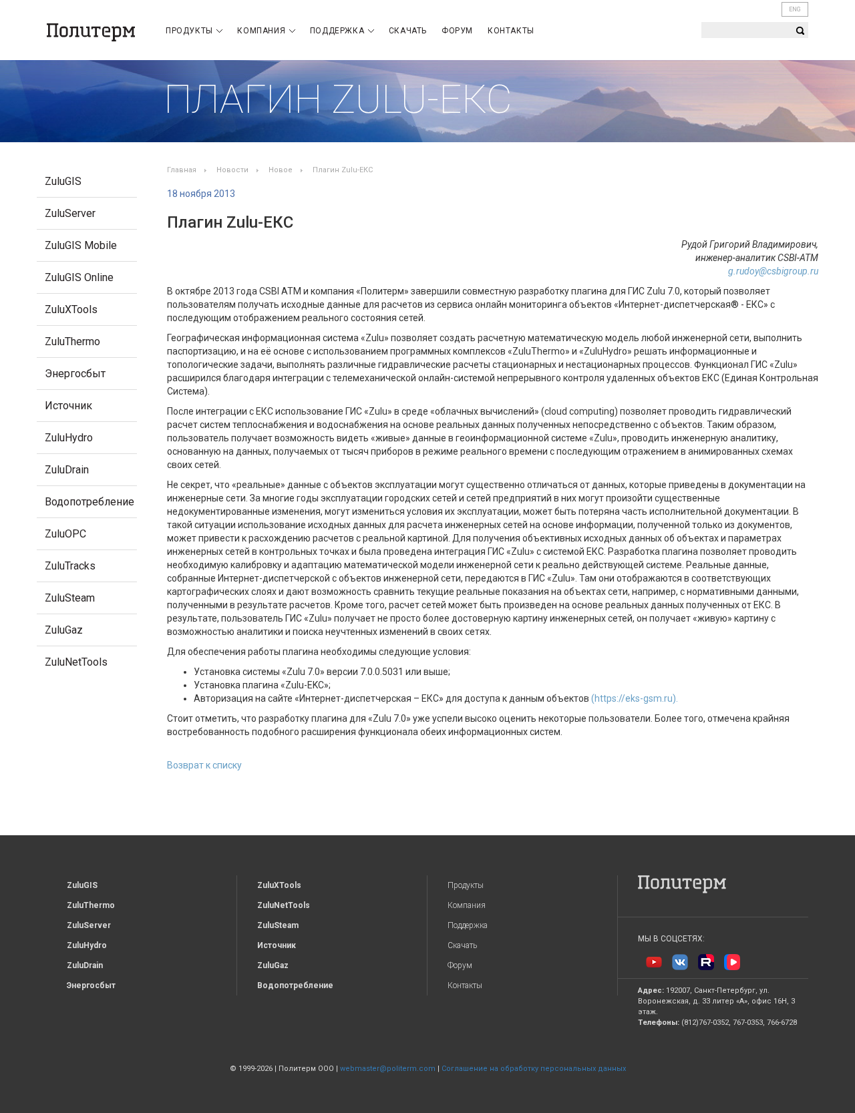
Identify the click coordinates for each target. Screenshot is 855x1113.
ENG (795, 9)
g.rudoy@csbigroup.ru (773, 271)
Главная (181, 170)
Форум (457, 30)
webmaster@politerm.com (388, 1068)
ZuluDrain (67, 469)
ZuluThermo (72, 341)
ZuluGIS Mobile (81, 245)
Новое (281, 170)
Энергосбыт (75, 373)
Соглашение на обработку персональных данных (534, 1068)
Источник (68, 405)
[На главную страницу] (91, 32)
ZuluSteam (70, 598)
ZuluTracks (70, 566)
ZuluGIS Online (79, 277)
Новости (232, 170)
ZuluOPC (65, 533)
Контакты (511, 30)
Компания (262, 30)
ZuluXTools (71, 309)
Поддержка (338, 30)
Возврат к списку (204, 765)
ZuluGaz (64, 630)
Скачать (408, 30)
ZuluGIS (63, 181)
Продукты (190, 30)
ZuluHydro (69, 437)
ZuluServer (70, 213)
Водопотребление (89, 501)
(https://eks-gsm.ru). (634, 698)
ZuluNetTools (76, 662)
